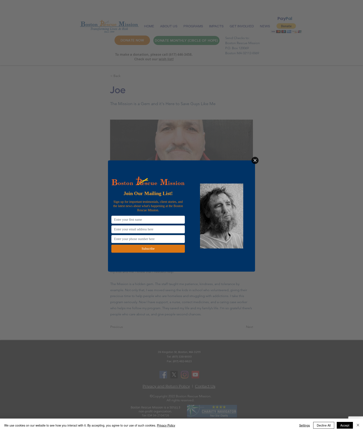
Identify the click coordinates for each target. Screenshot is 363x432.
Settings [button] (304, 425)
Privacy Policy (166, 425)
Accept (344, 425)
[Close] (255, 160)
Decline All (324, 425)
